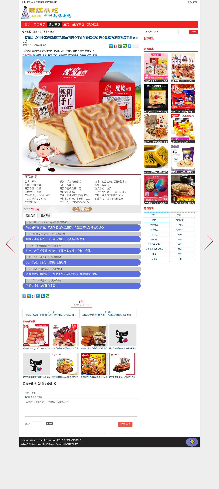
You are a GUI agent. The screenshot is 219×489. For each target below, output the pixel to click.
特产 (55, 55)
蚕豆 (58, 440)
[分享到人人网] (43, 296)
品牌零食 (78, 24)
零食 (44, 55)
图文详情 (45, 215)
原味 (182, 254)
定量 (89, 55)
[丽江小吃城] (46, 12)
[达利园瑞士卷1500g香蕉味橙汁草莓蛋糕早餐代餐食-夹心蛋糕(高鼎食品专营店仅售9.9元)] (208, 245)
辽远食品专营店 (156, 244)
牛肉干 (156, 239)
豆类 (66, 24)
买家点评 (30, 215)
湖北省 (156, 259)
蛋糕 (95, 55)
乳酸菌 (83, 55)
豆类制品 (156, 234)
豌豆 (68, 440)
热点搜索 (93, 24)
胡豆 (73, 440)
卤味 (182, 234)
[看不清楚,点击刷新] (49, 423)
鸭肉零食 (182, 220)
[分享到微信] (125, 46)
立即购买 (82, 209)
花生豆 (78, 440)
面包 (182, 249)
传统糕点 (156, 225)
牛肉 (182, 259)
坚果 (50, 55)
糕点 (156, 254)
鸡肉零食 (182, 229)
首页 (28, 24)
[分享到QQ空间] (111, 46)
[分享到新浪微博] (116, 46)
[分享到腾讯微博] (38, 296)
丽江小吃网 (192, 2)
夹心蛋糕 (37, 55)
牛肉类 (182, 225)
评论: (43, 45)
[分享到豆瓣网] (120, 46)
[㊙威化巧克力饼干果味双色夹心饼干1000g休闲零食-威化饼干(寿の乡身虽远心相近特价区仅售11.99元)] (11, 245)
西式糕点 (63, 55)
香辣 (182, 239)
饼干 (182, 244)
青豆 (63, 440)
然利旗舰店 (73, 55)
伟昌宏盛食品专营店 (157, 249)
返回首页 (38, 397)
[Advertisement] (89, 468)
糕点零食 (54, 24)
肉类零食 (39, 24)
